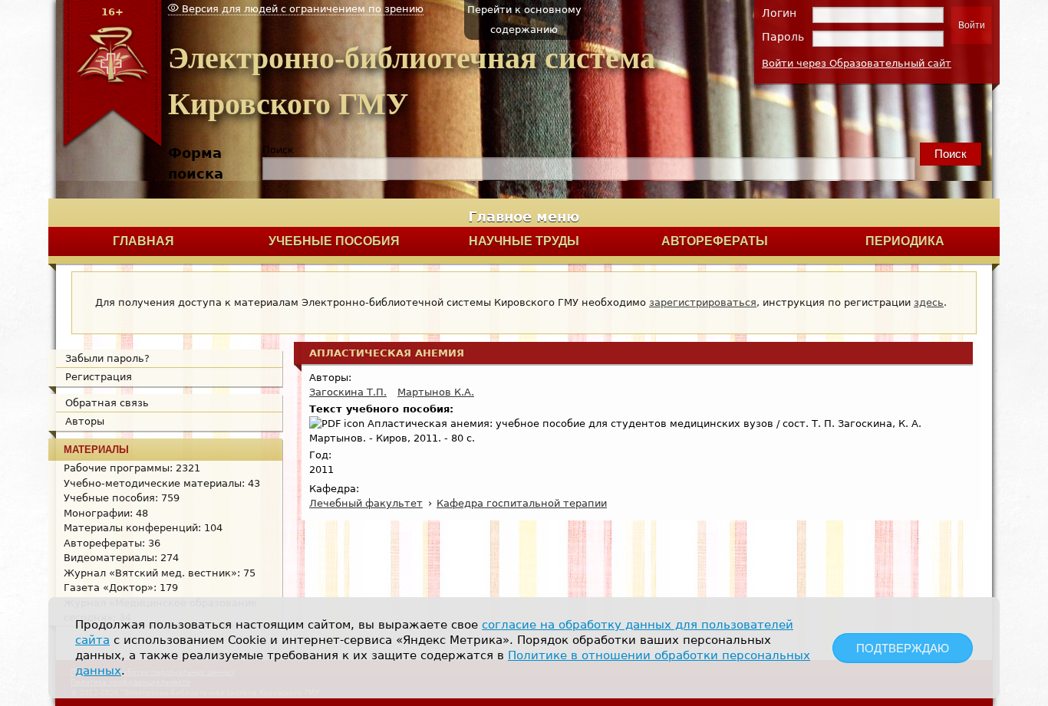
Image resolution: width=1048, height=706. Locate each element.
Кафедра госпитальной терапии (522, 503)
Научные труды (524, 241)
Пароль (783, 37)
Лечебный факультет (366, 503)
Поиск (278, 150)
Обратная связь (107, 403)
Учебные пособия (334, 241)
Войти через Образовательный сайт (856, 63)
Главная (143, 241)
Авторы (84, 421)
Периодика (904, 241)
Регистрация (98, 377)
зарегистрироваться (702, 302)
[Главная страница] (112, 146)
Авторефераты (714, 241)
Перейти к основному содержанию (524, 19)
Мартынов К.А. (435, 392)
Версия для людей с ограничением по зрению (301, 9)
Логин (779, 13)
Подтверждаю (902, 648)
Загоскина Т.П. (348, 392)
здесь (929, 302)
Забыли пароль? (107, 358)
